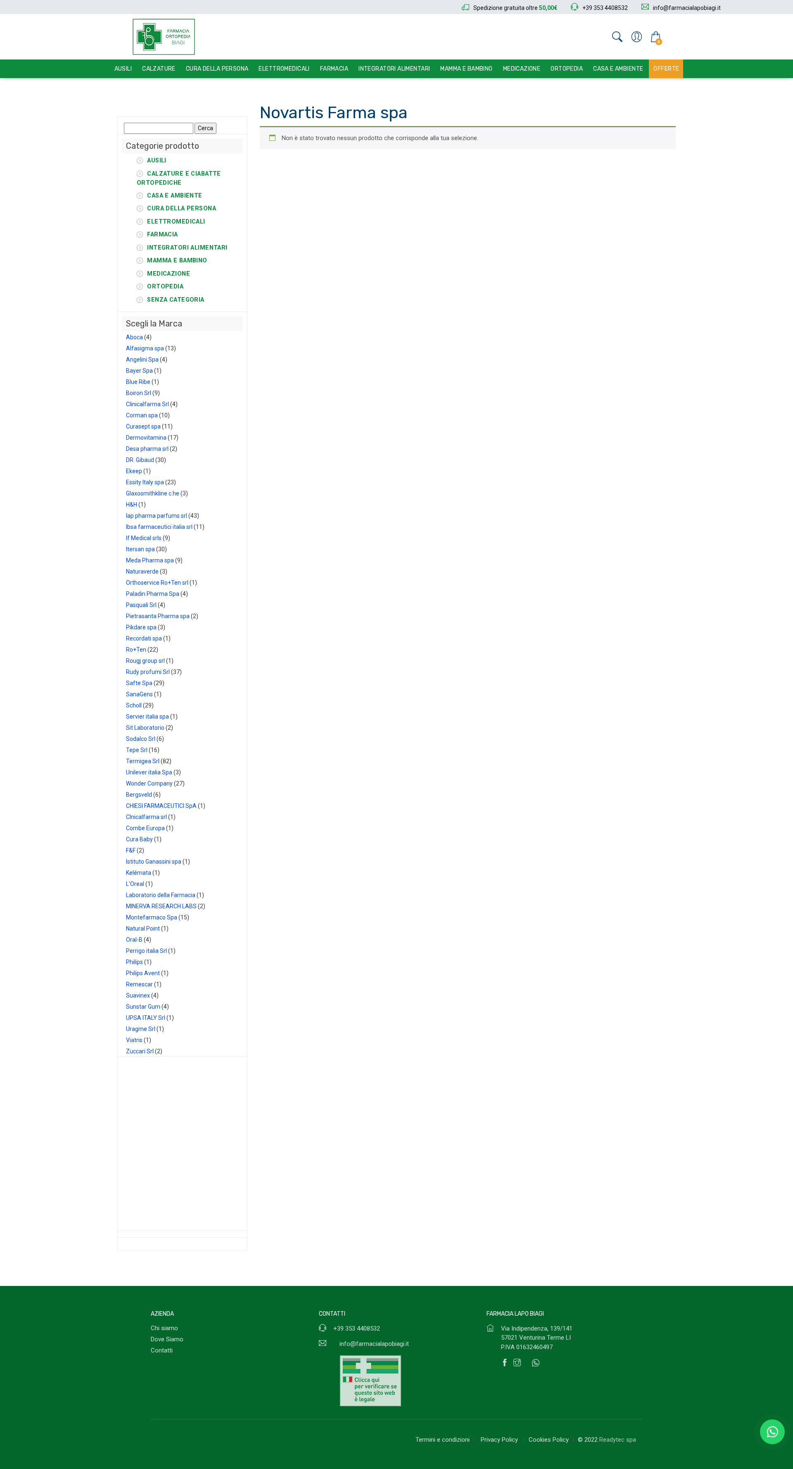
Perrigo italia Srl (146, 951)
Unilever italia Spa (149, 772)
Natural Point (143, 928)
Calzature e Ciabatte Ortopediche (179, 178)
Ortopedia (567, 68)
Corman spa (142, 415)
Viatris (134, 1040)
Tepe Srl (136, 750)
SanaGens (139, 694)
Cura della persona (217, 68)
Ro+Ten (136, 649)
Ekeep (134, 471)
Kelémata (138, 872)
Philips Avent (143, 973)
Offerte (666, 68)
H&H (131, 504)
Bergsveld (139, 794)
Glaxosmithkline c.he (152, 493)
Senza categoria (175, 299)
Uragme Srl (140, 1029)
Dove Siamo (167, 1339)
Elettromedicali (284, 68)
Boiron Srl (138, 393)
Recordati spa (144, 638)
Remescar (139, 984)
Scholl (134, 705)
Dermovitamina (146, 437)
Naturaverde (142, 571)
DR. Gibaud (140, 460)
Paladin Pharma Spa (152, 593)
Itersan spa (140, 549)
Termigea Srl (142, 761)
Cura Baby (139, 839)
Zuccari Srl (140, 1051)
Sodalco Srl (140, 739)
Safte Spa (139, 683)
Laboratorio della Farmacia (160, 895)
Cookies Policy (549, 1439)
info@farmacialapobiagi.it (374, 1344)
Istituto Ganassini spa (153, 861)
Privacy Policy (500, 1439)
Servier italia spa (147, 716)
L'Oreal (135, 884)
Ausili (123, 68)
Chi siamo (164, 1328)
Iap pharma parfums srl (156, 515)
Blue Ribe (138, 382)
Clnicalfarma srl (146, 817)
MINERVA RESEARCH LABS (161, 906)
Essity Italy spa (145, 482)
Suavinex (138, 995)
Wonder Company (149, 783)
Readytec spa (617, 1439)
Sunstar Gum (143, 1006)
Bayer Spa (139, 370)
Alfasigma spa (145, 348)
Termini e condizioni (442, 1439)
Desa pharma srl (147, 448)
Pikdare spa (141, 627)
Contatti (162, 1350)
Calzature (159, 68)
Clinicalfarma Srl (147, 404)
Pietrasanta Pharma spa (158, 616)
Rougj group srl (145, 660)
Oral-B (134, 939)
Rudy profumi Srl (148, 672)
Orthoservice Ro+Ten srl (157, 582)
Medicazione (522, 68)
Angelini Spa (142, 359)
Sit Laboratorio (145, 727)
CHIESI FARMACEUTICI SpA (161, 805)
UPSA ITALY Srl (145, 1017)
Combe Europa (145, 828)
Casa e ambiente (618, 68)
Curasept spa (143, 426)
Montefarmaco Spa (151, 917)
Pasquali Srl (141, 605)
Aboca (134, 337)
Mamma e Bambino (466, 68)
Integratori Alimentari (394, 68)
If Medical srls (143, 538)
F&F (130, 850)
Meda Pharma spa (150, 560)
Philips (134, 962)
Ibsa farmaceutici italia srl (159, 527)
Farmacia (334, 68)
